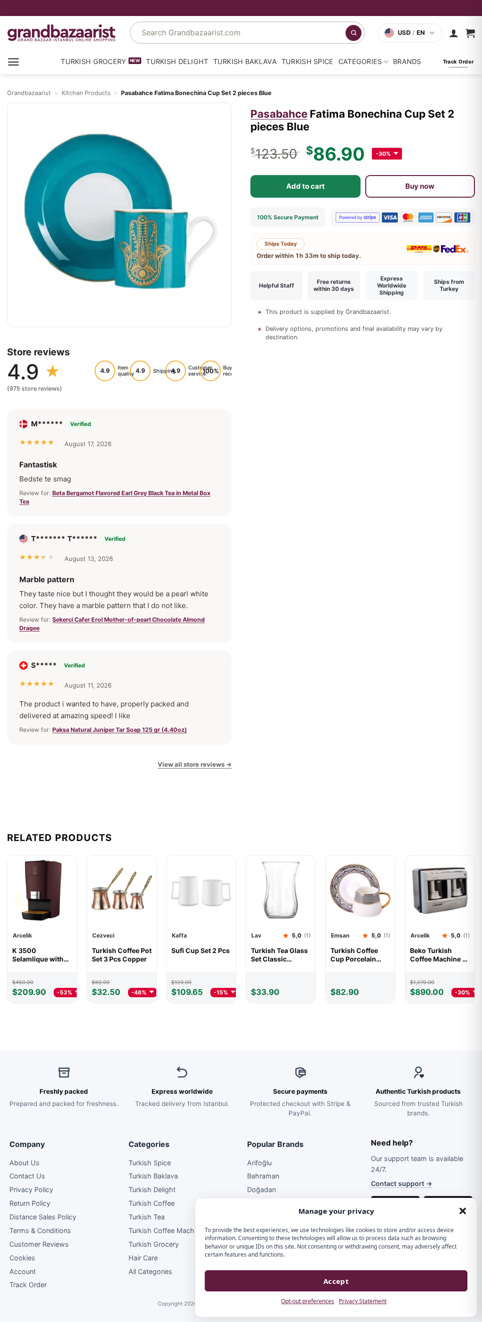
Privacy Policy (31, 1190)
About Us (24, 1162)
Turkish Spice (307, 61)
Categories (360, 61)
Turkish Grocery (93, 61)
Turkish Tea (147, 1217)
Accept (336, 1281)
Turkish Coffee (152, 1203)
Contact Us (27, 1176)
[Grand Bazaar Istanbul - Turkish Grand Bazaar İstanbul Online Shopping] (61, 33)
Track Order (28, 1285)
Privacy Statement (362, 1301)
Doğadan (261, 1190)
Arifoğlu (259, 1162)
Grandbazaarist (29, 92)
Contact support (401, 1183)
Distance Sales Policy (42, 1217)
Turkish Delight (177, 61)
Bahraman (263, 1176)
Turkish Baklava (245, 61)
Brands (407, 61)
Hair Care (143, 1258)
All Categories (150, 1271)
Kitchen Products (86, 92)
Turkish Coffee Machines (168, 1230)
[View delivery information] (241, 8)
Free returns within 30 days (333, 285)
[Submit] (353, 33)
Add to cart (305, 186)
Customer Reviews (39, 1244)
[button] (462, 1211)
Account (22, 1271)
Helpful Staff (276, 285)
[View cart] (470, 33)
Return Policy (29, 1203)
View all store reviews (195, 764)
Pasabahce (278, 113)
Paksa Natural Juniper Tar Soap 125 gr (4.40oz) (119, 729)
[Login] (453, 33)
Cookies (22, 1258)
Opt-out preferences (307, 1301)
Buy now (419, 186)
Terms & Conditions (40, 1230)
